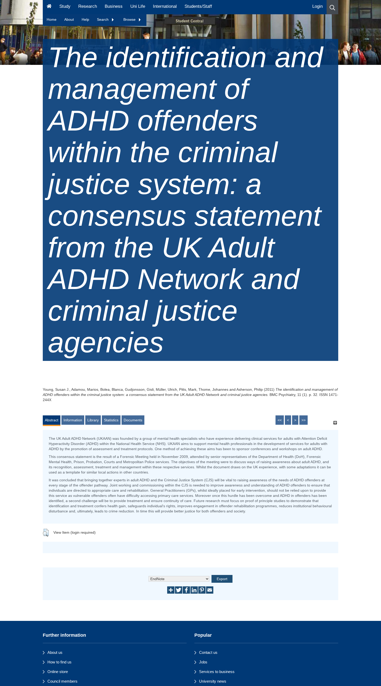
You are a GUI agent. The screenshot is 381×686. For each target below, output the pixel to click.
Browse (130, 19)
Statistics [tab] (111, 420)
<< (280, 420)
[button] (332, 7)
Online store (57, 671)
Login (317, 6)
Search (103, 19)
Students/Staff (198, 6)
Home (52, 19)
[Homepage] (49, 7)
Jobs (203, 662)
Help (85, 19)
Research (87, 6)
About (69, 19)
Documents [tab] (133, 420)
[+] (335, 422)
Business (114, 6)
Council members (62, 681)
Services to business (217, 671)
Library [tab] (93, 420)
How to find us (59, 662)
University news (212, 681)
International (165, 6)
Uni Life (137, 6)
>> (303, 420)
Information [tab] (73, 420)
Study (64, 6)
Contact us (208, 652)
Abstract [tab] (51, 420)
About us (54, 652)
